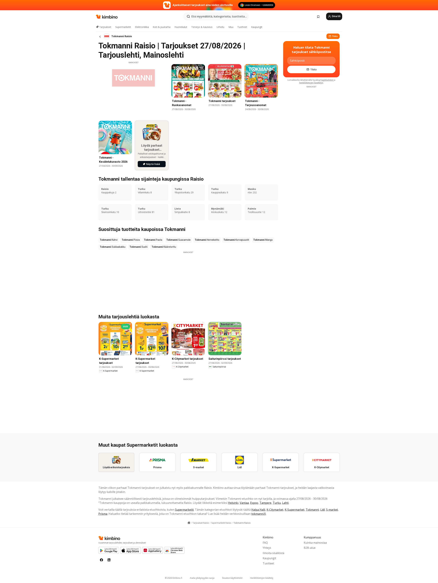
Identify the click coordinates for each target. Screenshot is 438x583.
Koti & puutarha (161, 27)
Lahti (285, 503)
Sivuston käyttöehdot (232, 577)
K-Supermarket (294, 509)
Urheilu (220, 27)
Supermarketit (123, 27)
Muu (230, 27)
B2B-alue (309, 548)
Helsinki (233, 503)
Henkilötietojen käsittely (261, 577)
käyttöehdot (327, 80)
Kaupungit (256, 27)
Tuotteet (242, 27)
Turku (277, 503)
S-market (332, 509)
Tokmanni (312, 509)
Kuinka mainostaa (315, 543)
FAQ (265, 543)
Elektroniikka (142, 27)
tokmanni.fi (258, 514)
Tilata (335, 36)
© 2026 (173, 577)
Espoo (254, 503)
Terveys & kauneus (201, 27)
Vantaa (244, 503)
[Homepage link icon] (189, 522)
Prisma (102, 514)
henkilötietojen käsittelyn (311, 82)
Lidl (322, 509)
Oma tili (335, 16)
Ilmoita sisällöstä (273, 553)
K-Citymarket (275, 509)
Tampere (265, 503)
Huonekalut (181, 27)
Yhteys (267, 548)
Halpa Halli (258, 509)
